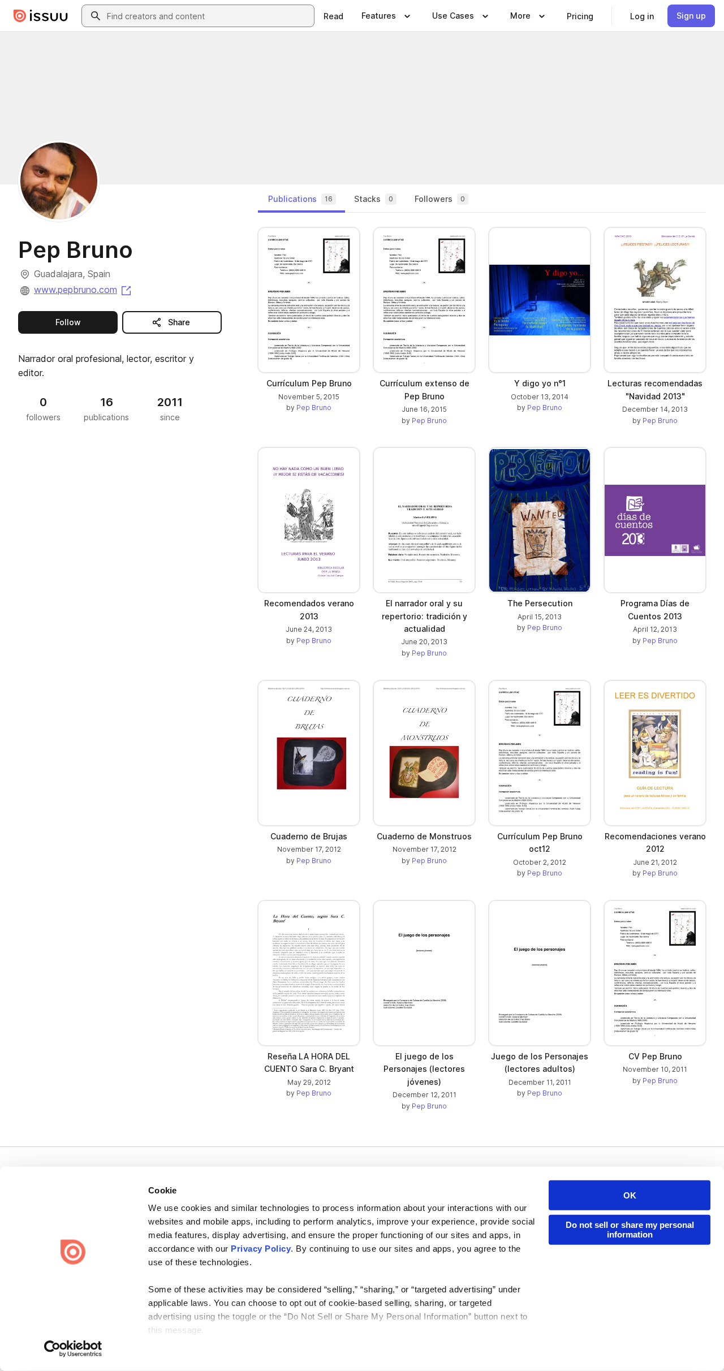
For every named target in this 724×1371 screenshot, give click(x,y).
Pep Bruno (313, 407)
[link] (333, 16)
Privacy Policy (261, 1248)
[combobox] (208, 16)
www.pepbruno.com (83, 289)
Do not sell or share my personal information (630, 1229)
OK (629, 1195)
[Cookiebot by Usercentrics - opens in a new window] (73, 1348)
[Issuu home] (40, 16)
